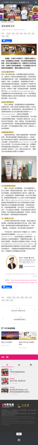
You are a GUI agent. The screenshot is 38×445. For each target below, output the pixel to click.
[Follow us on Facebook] (7, 357)
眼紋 (33, 33)
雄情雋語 (12, 378)
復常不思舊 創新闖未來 (18, 381)
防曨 (7, 36)
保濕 (17, 33)
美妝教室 (11, 22)
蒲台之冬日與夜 (6, 342)
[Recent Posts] (7, 365)
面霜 (25, 33)
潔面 (13, 33)
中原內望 (12, 387)
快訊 (11, 369)
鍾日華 (8, 33)
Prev (0, 12)
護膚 (21, 33)
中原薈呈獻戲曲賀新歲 (17, 372)
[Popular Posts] (19, 365)
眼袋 (3, 36)
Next (37, 12)
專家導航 (4, 22)
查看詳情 (32, 16)
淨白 (29, 33)
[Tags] (31, 365)
